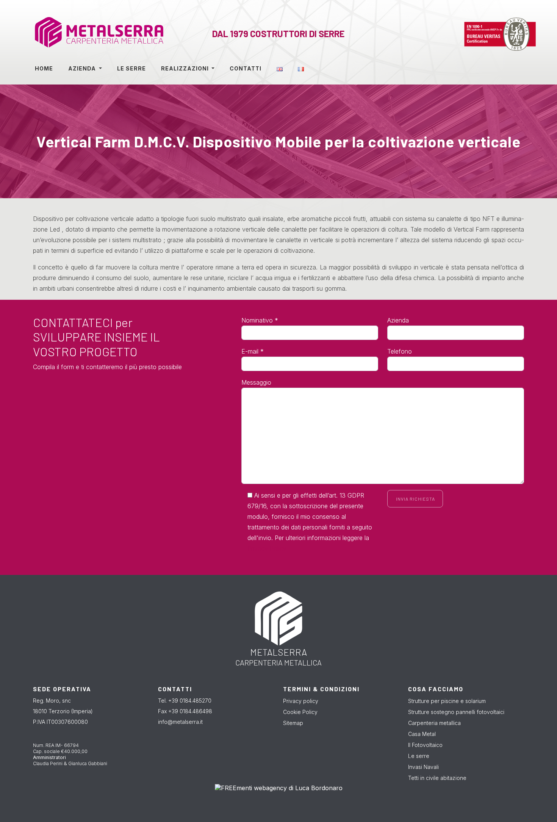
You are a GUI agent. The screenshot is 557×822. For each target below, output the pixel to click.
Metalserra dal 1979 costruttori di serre (82, 34)
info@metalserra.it (180, 722)
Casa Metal (422, 734)
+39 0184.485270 (189, 700)
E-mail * (252, 351)
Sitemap (293, 723)
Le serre (131, 68)
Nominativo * (259, 320)
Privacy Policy (266, 548)
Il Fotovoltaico (425, 745)
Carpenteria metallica (434, 723)
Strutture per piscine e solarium (447, 701)
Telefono (399, 351)
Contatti (245, 68)
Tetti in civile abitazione (437, 778)
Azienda (82, 68)
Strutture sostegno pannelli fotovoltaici (456, 712)
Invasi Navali (423, 767)
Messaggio (256, 382)
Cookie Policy (300, 712)
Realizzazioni (185, 68)
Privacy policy (300, 701)
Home (44, 68)
